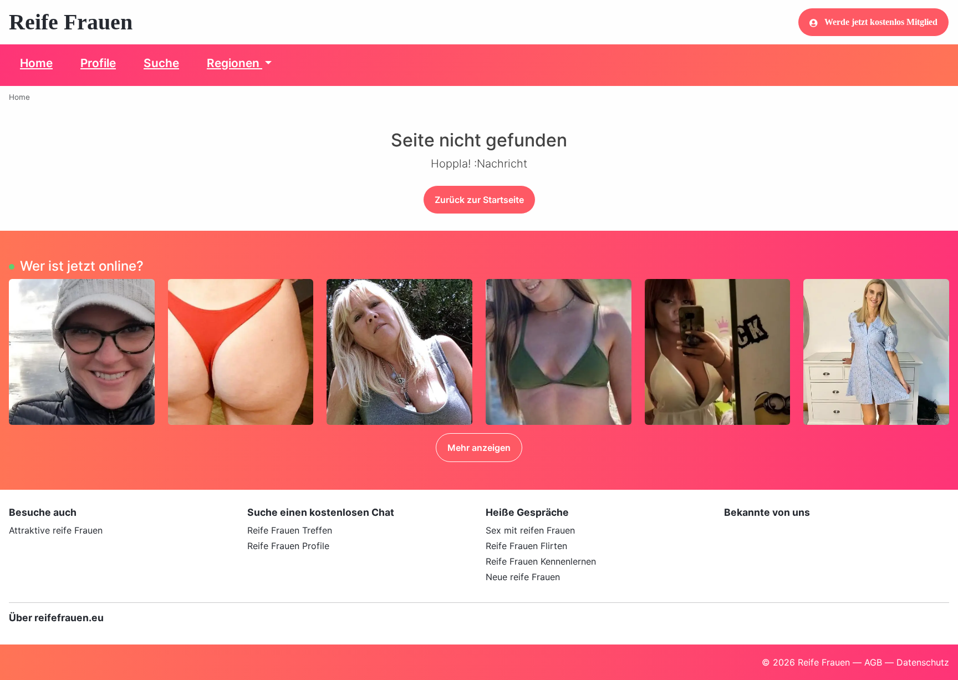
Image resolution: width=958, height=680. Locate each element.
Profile (98, 63)
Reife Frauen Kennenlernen (541, 561)
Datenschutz (922, 662)
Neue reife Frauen (523, 576)
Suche (161, 63)
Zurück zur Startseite (479, 199)
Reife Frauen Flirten (526, 545)
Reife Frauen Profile (288, 545)
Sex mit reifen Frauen (530, 530)
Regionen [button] (234, 63)
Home (36, 63)
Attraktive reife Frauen (56, 530)
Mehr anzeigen (479, 447)
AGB (873, 662)
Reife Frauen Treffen (289, 530)
